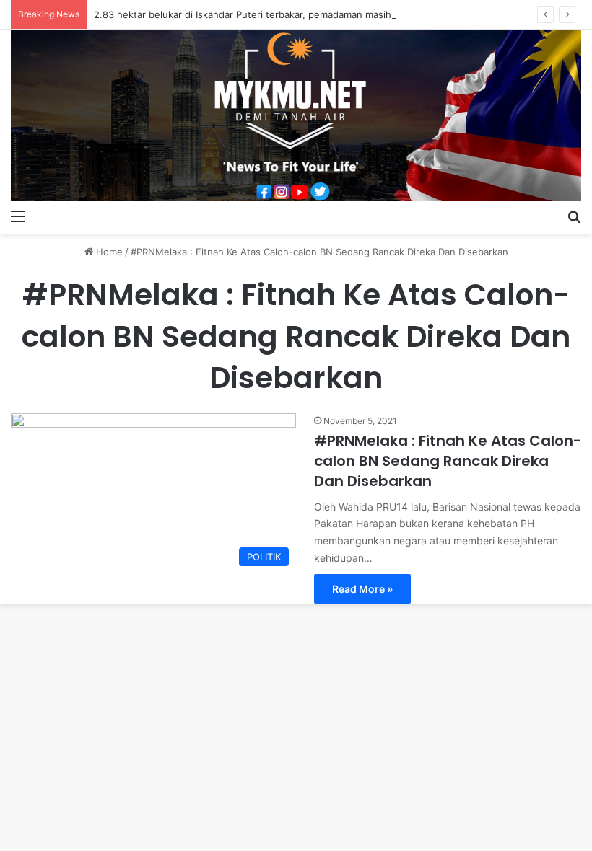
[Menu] (18, 215)
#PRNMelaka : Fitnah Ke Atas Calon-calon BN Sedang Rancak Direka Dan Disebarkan (447, 461)
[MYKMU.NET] (296, 115)
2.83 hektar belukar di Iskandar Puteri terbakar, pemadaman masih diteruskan (268, 14)
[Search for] (574, 215)
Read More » (362, 589)
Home (108, 251)
